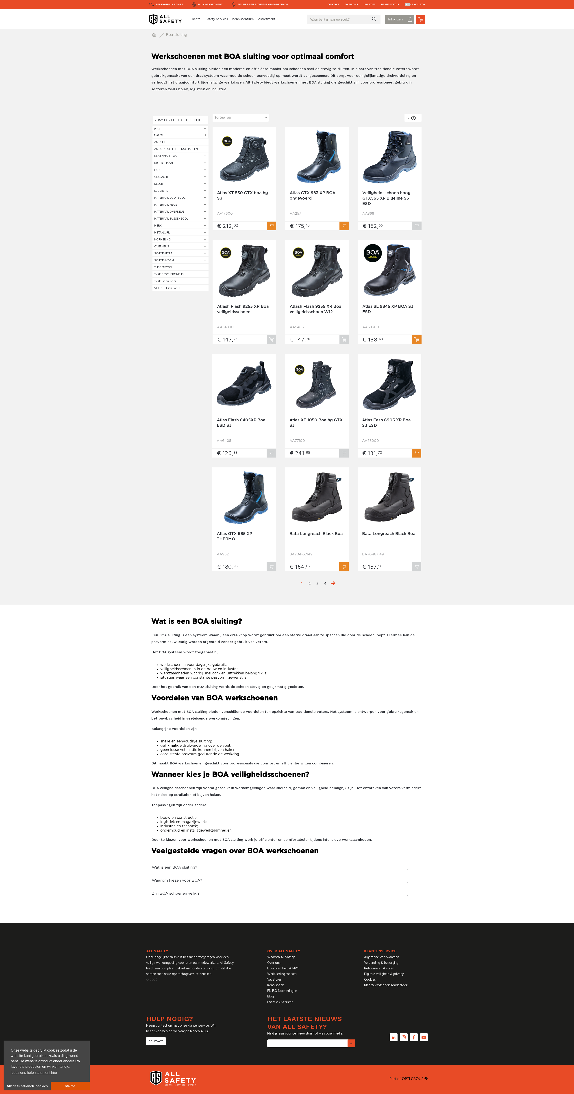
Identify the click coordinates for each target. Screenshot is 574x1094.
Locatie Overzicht (280, 1002)
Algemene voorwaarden (381, 957)
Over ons (351, 4)
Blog (270, 996)
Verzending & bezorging (381, 962)
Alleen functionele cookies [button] (27, 1086)
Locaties (370, 4)
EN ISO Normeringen (282, 991)
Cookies (370, 979)
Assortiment (266, 19)
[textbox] (241, 118)
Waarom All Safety (281, 957)
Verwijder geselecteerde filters (179, 120)
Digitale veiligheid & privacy (384, 974)
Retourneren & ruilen (379, 968)
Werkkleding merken (282, 974)
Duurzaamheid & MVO (283, 968)
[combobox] (241, 118)
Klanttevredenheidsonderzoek (386, 985)
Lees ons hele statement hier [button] (34, 1072)
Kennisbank (275, 985)
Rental (196, 19)
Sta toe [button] (70, 1086)
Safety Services (217, 19)
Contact (333, 4)
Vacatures (274, 979)
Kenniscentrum (243, 19)
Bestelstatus (390, 4)
